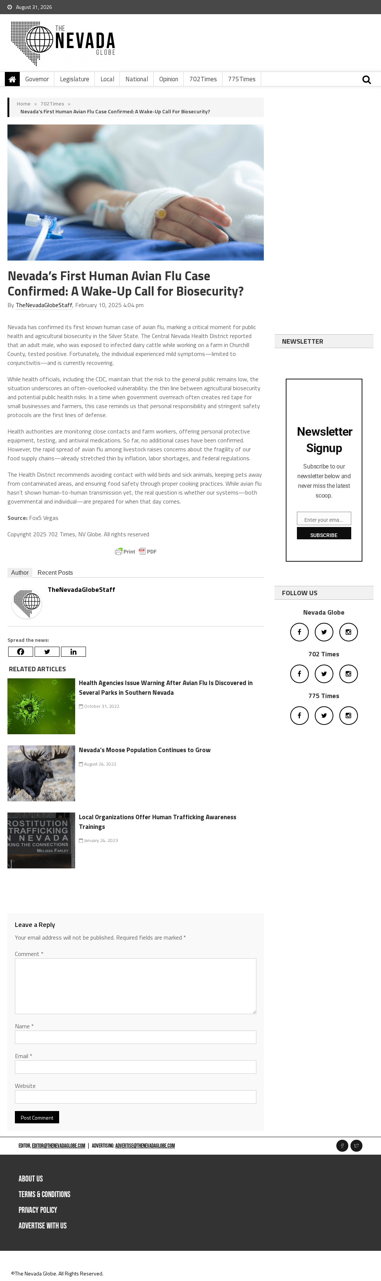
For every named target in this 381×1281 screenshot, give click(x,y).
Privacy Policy (38, 1210)
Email (23, 1055)
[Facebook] (20, 652)
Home (24, 103)
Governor (37, 79)
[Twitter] (47, 652)
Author (20, 572)
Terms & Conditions (44, 1195)
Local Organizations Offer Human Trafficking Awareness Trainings (157, 822)
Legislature (74, 79)
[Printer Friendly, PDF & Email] (136, 551)
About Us (31, 1179)
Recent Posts (55, 572)
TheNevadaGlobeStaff (44, 304)
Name (24, 1026)
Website (25, 1085)
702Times (203, 79)
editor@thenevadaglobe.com (58, 1145)
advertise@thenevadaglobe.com (145, 1145)
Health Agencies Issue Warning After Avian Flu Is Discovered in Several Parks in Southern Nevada (166, 687)
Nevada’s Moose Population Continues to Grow (145, 750)
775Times (242, 79)
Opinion (168, 79)
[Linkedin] (73, 652)
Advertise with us (43, 1226)
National (136, 79)
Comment (29, 953)
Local (107, 79)
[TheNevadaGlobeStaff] (27, 603)
